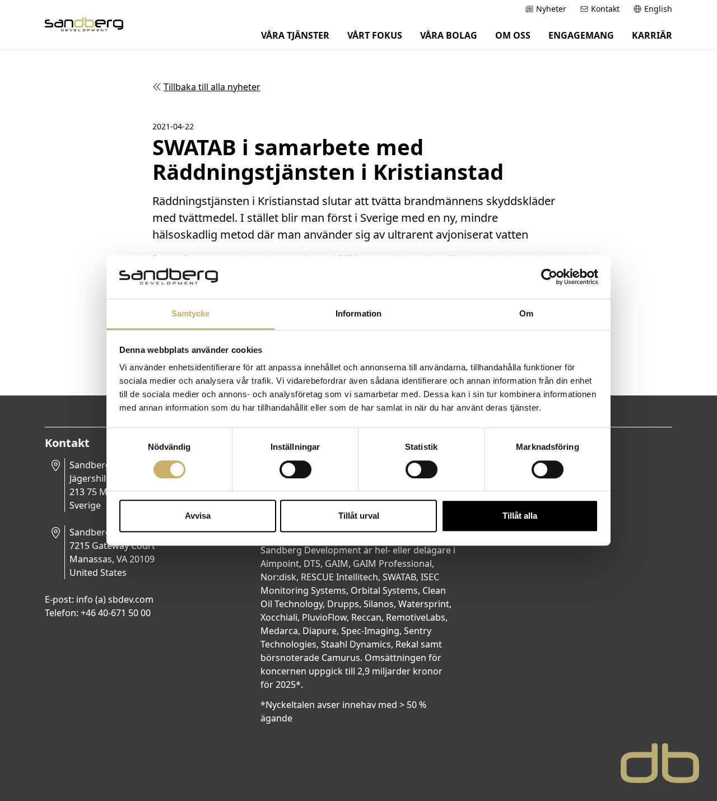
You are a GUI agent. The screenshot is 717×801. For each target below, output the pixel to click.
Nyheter (551, 8)
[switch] (295, 469)
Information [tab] (358, 313)
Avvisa (198, 515)
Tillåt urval (358, 515)
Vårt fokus (374, 35)
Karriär (652, 35)
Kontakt (605, 8)
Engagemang (581, 35)
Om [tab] (526, 313)
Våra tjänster (295, 35)
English (658, 8)
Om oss (512, 35)
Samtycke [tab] (190, 313)
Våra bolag (448, 35)
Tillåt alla (519, 515)
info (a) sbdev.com (114, 599)
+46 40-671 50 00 (116, 613)
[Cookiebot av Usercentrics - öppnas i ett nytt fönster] (549, 277)
